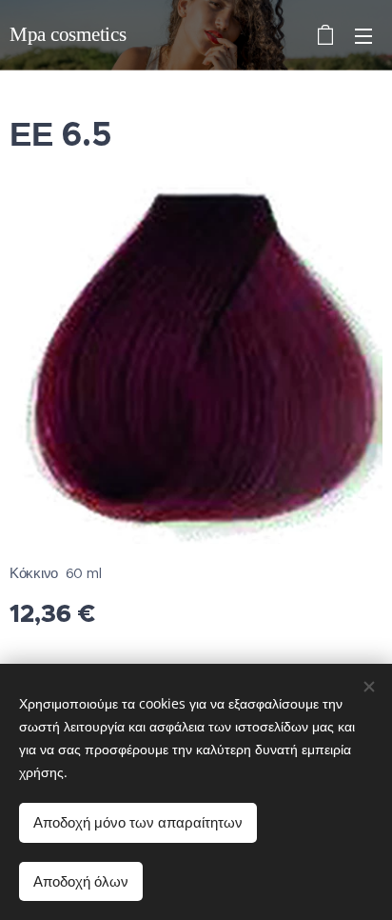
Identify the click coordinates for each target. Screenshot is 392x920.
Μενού (363, 35)
